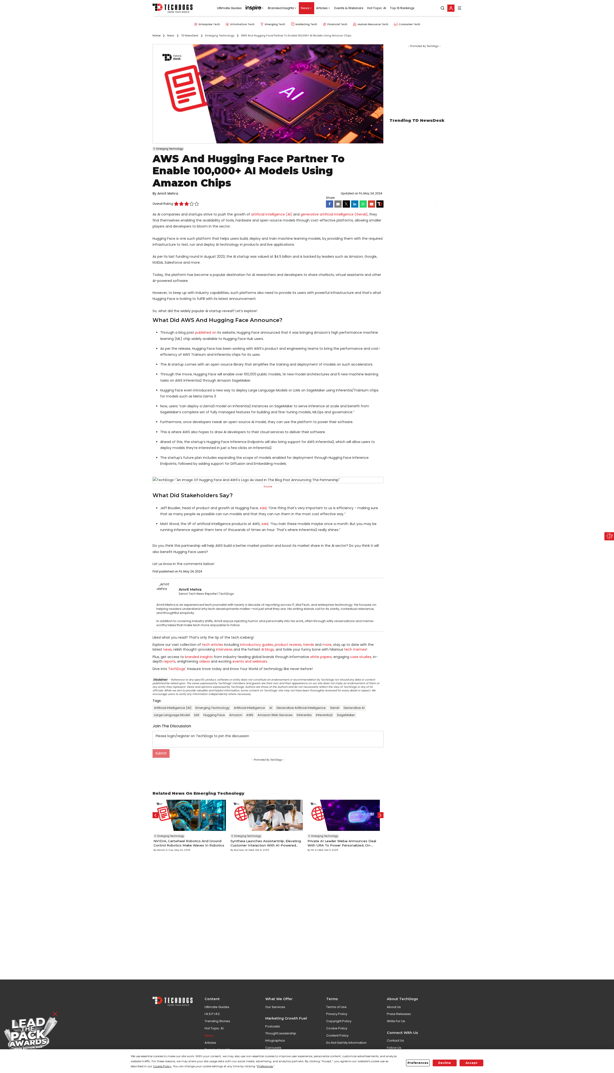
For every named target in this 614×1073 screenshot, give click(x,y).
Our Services (275, 1007)
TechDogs (176, 668)
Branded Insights (281, 8)
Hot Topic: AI (376, 8)
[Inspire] (255, 8)
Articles (322, 8)
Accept (471, 1063)
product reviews (288, 644)
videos (204, 661)
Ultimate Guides (229, 8)
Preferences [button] (265, 1066)
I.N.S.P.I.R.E (212, 1014)
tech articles (212, 644)
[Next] (381, 815)
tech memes (355, 649)
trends (308, 644)
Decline (444, 1063)
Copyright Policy (338, 1021)
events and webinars (249, 661)
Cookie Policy (336, 1028)
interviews (224, 649)
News (305, 8)
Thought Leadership (280, 1033)
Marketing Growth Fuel (286, 1018)
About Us (394, 1007)
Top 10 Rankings (402, 8)
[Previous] (156, 815)
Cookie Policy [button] (162, 1066)
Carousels (273, 1047)
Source (268, 486)
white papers (321, 656)
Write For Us (396, 1021)
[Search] (442, 8)
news (167, 649)
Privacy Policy (336, 1014)
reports (170, 661)
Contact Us (395, 1040)
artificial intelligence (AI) (271, 214)
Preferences (417, 1063)
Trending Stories (217, 1021)
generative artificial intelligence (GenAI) (334, 214)
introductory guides (256, 644)
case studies (360, 656)
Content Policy (337, 1035)
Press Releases (399, 1014)
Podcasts (272, 1026)
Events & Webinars (348, 8)
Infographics (275, 1040)
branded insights (199, 656)
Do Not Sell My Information (346, 1042)
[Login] (451, 8)
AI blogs (267, 649)
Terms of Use (336, 1007)
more (326, 644)
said (263, 508)
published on (205, 332)
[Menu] (459, 8)
